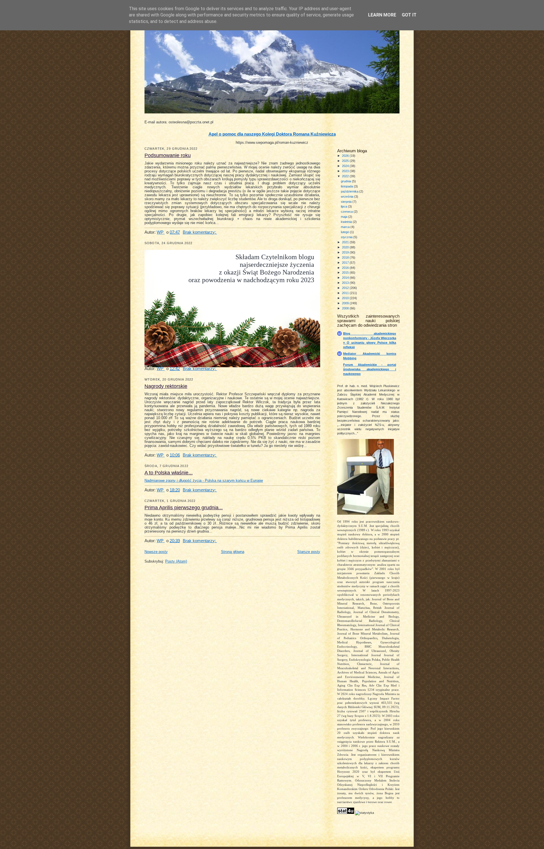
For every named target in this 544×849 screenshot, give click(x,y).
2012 (346, 288)
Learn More (382, 15)
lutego (345, 232)
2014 (346, 277)
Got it (409, 15)
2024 (346, 166)
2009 (346, 303)
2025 (346, 160)
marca (345, 227)
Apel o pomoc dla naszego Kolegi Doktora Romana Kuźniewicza (272, 134)
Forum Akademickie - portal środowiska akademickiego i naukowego (369, 369)
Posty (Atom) (176, 561)
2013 (346, 282)
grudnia (346, 181)
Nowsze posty (156, 552)
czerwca (347, 211)
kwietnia (347, 221)
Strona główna (232, 552)
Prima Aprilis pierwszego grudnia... (183, 507)
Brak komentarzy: (200, 232)
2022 (346, 176)
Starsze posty (308, 552)
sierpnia (346, 201)
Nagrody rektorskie (165, 386)
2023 (346, 171)
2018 (346, 257)
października (350, 191)
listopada (347, 186)
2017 (346, 262)
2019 (346, 252)
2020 (346, 247)
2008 (346, 308)
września (347, 196)
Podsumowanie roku (167, 155)
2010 (346, 298)
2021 (346, 242)
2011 (346, 293)
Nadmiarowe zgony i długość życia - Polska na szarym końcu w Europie (203, 481)
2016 (346, 267)
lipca (344, 206)
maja (344, 216)
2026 (346, 155)
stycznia (347, 237)
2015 (346, 272)
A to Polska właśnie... (168, 473)
